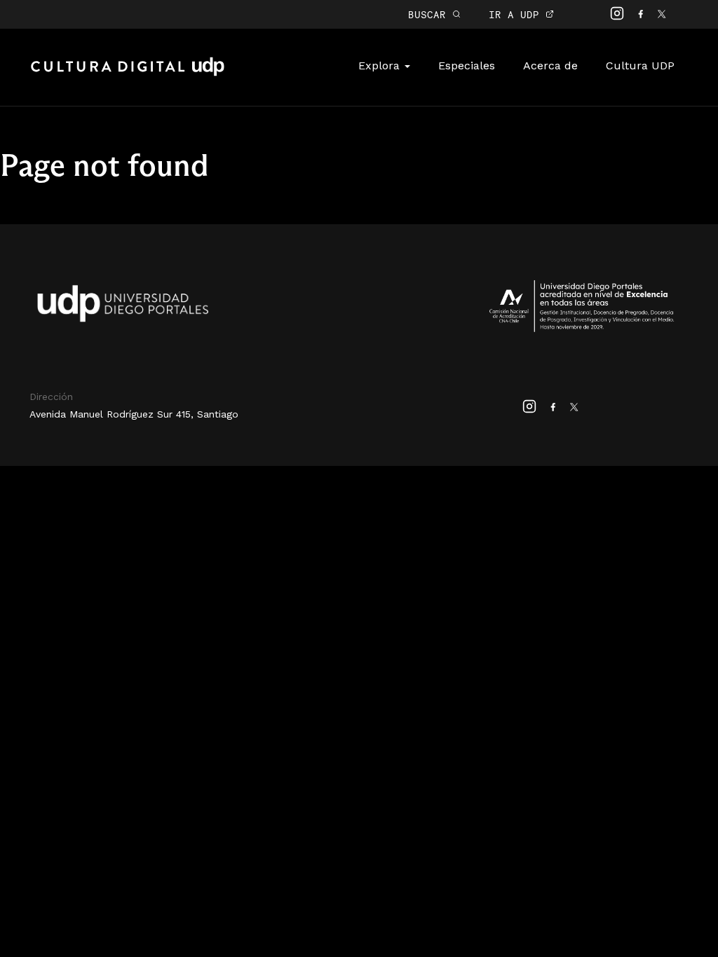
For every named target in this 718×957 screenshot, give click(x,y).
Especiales (466, 65)
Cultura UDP (640, 65)
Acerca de (550, 65)
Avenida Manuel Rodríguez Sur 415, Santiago (133, 414)
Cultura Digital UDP (127, 74)
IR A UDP (517, 14)
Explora (380, 65)
